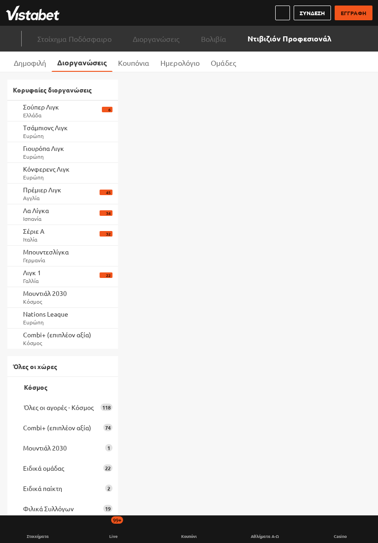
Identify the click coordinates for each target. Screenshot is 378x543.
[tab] (30, 62)
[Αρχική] (35, 13)
